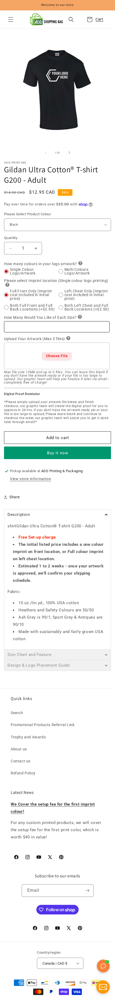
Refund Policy (23, 773)
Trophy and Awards (28, 737)
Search (17, 713)
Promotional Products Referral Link (42, 725)
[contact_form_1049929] (103, 987)
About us (19, 749)
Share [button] (14, 497)
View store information (30, 479)
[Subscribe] (87, 890)
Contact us (20, 761)
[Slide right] (69, 152)
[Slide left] (46, 152)
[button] (11, 19)
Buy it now (57, 453)
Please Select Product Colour (27, 214)
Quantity (10, 238)
